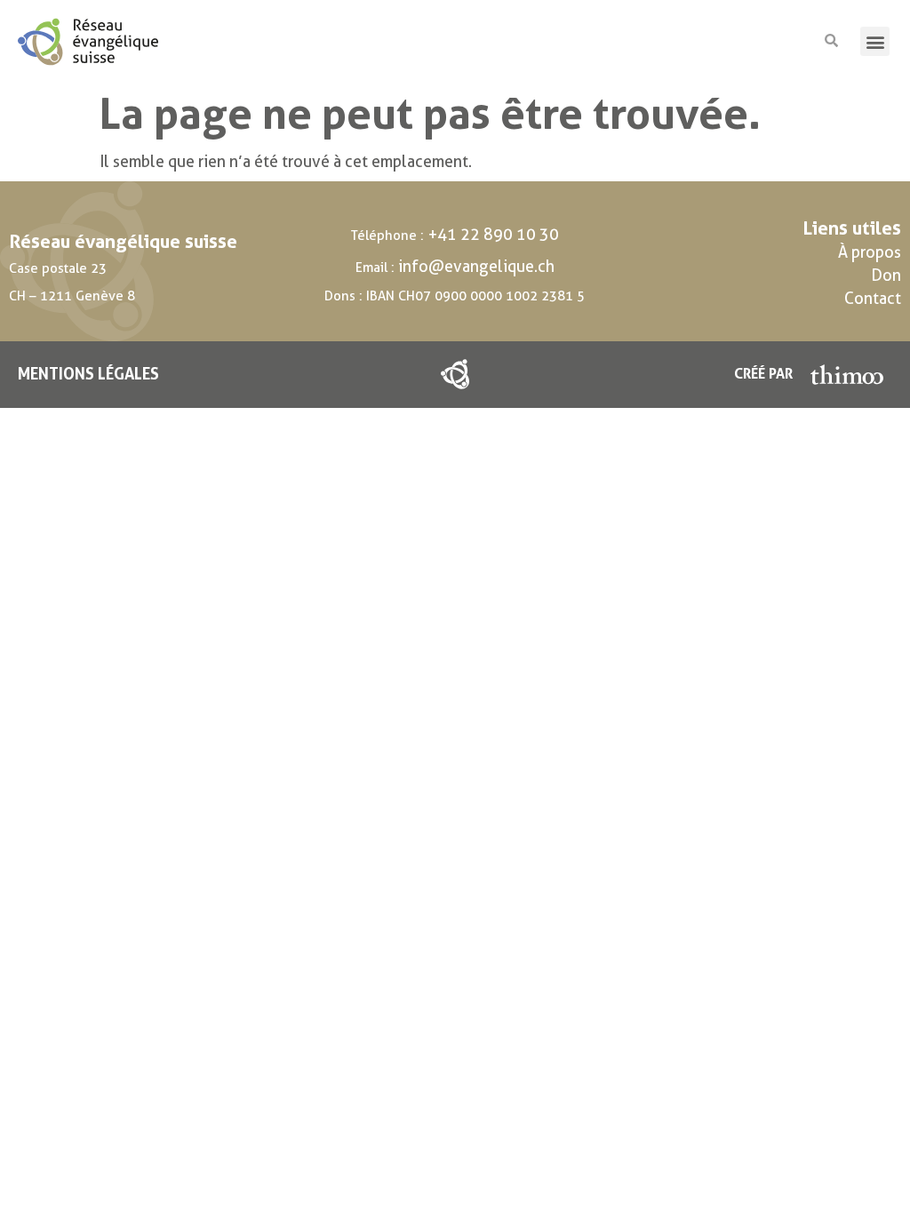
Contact (872, 298)
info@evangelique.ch (476, 266)
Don (886, 275)
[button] (875, 41)
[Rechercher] (831, 41)
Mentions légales (88, 373)
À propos (869, 252)
